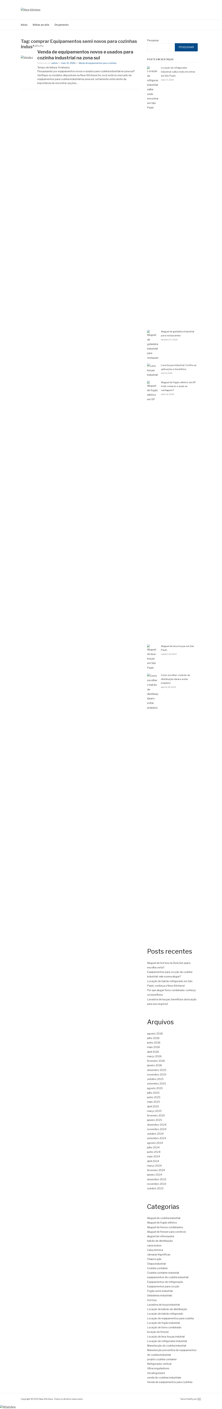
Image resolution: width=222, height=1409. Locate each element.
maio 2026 (153, 1047)
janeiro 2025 (154, 1120)
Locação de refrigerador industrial (167, 1341)
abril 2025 (153, 1106)
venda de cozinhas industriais (164, 1377)
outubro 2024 (155, 1133)
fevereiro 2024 (156, 1170)
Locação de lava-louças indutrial (166, 1336)
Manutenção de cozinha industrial (166, 1345)
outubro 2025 (155, 1079)
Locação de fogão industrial (163, 1322)
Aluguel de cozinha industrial (163, 1218)
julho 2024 (153, 1147)
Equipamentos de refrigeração (165, 1282)
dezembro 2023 (156, 1179)
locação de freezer (158, 1332)
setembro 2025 (156, 1083)
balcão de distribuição (160, 1240)
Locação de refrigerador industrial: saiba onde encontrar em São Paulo (178, 71)
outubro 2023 (155, 1188)
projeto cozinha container (162, 1359)
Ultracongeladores (158, 1368)
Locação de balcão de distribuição (167, 1309)
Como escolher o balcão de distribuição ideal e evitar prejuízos (175, 679)
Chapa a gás (154, 1259)
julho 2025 (153, 1092)
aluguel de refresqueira (160, 1236)
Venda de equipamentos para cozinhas (98, 63)
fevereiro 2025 (156, 1115)
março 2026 (154, 1056)
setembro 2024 (156, 1138)
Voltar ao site (41, 24)
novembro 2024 (156, 1129)
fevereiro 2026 (156, 1060)
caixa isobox (154, 1245)
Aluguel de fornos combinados (165, 1227)
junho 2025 (153, 1097)
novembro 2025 (156, 1074)
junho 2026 (153, 1042)
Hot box (152, 1300)
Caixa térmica (155, 1250)
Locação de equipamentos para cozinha (170, 1318)
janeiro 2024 (154, 1174)
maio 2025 (153, 1101)
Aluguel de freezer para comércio (166, 1231)
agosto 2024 (155, 1143)
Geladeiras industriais (159, 1295)
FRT (199, 1399)
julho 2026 (153, 1038)
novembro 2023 (156, 1183)
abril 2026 (153, 1051)
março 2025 (154, 1111)
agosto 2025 (155, 1088)
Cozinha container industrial (163, 1272)
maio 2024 (153, 1156)
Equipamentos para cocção (163, 1286)
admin (54, 63)
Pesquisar (153, 40)
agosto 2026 (155, 1033)
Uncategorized (156, 1373)
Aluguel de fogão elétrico (162, 1222)
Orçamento (61, 24)
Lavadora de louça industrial (163, 1304)
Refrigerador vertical (159, 1363)
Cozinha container (157, 1268)
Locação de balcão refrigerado (165, 1313)
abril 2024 (153, 1161)
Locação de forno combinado (164, 1327)
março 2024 (154, 1165)
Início (24, 24)
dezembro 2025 (156, 1070)
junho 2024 (153, 1152)
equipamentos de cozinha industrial (167, 1277)
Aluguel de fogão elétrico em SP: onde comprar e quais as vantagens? (178, 386)
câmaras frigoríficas (158, 1254)
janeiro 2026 (154, 1065)
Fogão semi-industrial (160, 1291)
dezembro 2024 (156, 1124)
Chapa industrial (156, 1263)
